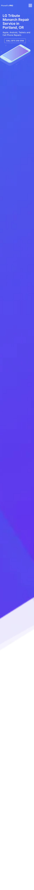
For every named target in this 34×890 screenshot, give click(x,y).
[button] (30, 7)
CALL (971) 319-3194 (15, 41)
